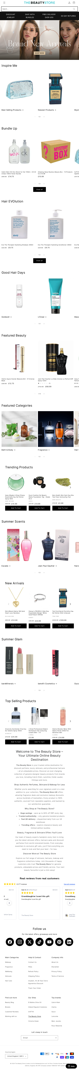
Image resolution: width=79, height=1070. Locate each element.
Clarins (54, 1007)
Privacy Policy (57, 971)
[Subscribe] (55, 1037)
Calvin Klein (56, 1002)
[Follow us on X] (30, 942)
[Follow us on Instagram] (20, 942)
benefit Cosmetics (46, 684)
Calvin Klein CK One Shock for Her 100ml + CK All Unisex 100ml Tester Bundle (19, 173)
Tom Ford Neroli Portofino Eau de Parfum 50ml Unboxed (62, 612)
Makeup (8, 962)
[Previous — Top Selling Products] (8, 721)
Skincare (8, 976)
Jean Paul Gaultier (46, 566)
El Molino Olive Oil (34, 1002)
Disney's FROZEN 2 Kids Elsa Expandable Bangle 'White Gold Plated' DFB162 (39, 613)
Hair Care (8, 981)
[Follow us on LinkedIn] (69, 942)
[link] (39, 915)
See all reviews (69, 884)
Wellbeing (8, 971)
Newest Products (46, 110)
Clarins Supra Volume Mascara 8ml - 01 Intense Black (18, 379)
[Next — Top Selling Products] (70, 721)
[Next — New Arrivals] (70, 604)
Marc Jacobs (56, 1021)
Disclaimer (55, 967)
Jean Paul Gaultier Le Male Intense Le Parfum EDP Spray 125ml (55, 379)
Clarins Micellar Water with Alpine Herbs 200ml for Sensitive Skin (61, 730)
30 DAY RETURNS (68, 16)
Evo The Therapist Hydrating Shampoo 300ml (17, 245)
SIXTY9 (31, 1012)
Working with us (11, 1016)
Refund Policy (33, 971)
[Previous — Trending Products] (8, 487)
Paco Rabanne (57, 1026)
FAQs (30, 967)
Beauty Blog (9, 1002)
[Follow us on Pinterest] (59, 942)
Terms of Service (58, 976)
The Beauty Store (34, 1016)
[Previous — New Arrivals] (8, 604)
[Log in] (69, 2)
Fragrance (42, 450)
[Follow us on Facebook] (10, 942)
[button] (4, 2)
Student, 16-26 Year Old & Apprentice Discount (38, 982)
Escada (5, 566)
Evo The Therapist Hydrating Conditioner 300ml (54, 245)
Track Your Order (34, 988)
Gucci (54, 1012)
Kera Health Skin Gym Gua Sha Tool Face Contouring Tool (63, 496)
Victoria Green (33, 1021)
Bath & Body (7, 450)
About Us (55, 962)
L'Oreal (41, 317)
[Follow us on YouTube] (49, 942)
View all (39, 189)
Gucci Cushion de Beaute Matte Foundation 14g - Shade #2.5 (39, 497)
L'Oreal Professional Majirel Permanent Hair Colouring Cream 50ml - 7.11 (38, 730)
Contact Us (32, 962)
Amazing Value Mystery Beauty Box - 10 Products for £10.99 (55, 173)
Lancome (55, 1016)
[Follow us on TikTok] (39, 942)
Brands (7, 1007)
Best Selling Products (11, 110)
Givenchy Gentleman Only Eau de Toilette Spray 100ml (15, 730)
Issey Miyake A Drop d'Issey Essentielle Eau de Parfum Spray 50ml (15, 497)
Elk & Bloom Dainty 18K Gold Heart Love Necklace (15, 612)
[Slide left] (35, 116)
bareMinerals (7, 684)
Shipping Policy (34, 976)
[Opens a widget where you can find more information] (71, 1066)
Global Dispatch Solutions (37, 1007)
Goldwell (5, 317)
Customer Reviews (12, 1012)
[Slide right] (44, 116)
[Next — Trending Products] (70, 487)
